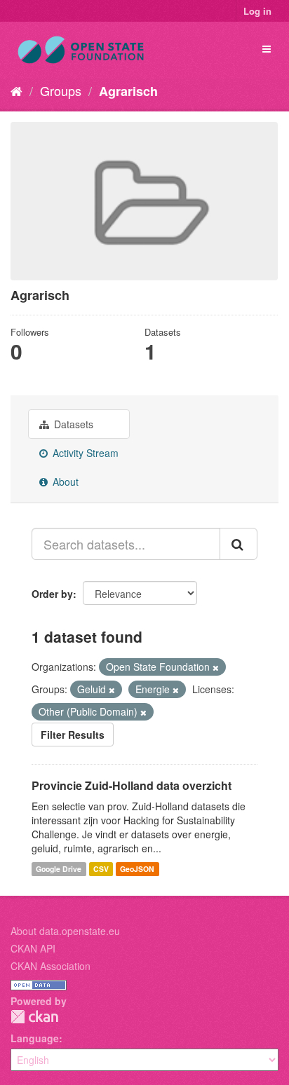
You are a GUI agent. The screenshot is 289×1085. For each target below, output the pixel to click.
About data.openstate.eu (65, 931)
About (64, 482)
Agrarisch (128, 91)
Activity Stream (84, 453)
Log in (257, 11)
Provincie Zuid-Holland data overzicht (131, 785)
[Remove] (216, 667)
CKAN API (33, 948)
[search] (238, 544)
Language (35, 1038)
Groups (60, 90)
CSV (101, 869)
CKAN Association (50, 966)
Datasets (72, 424)
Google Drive (58, 869)
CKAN (34, 1016)
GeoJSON (137, 869)
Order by (52, 594)
